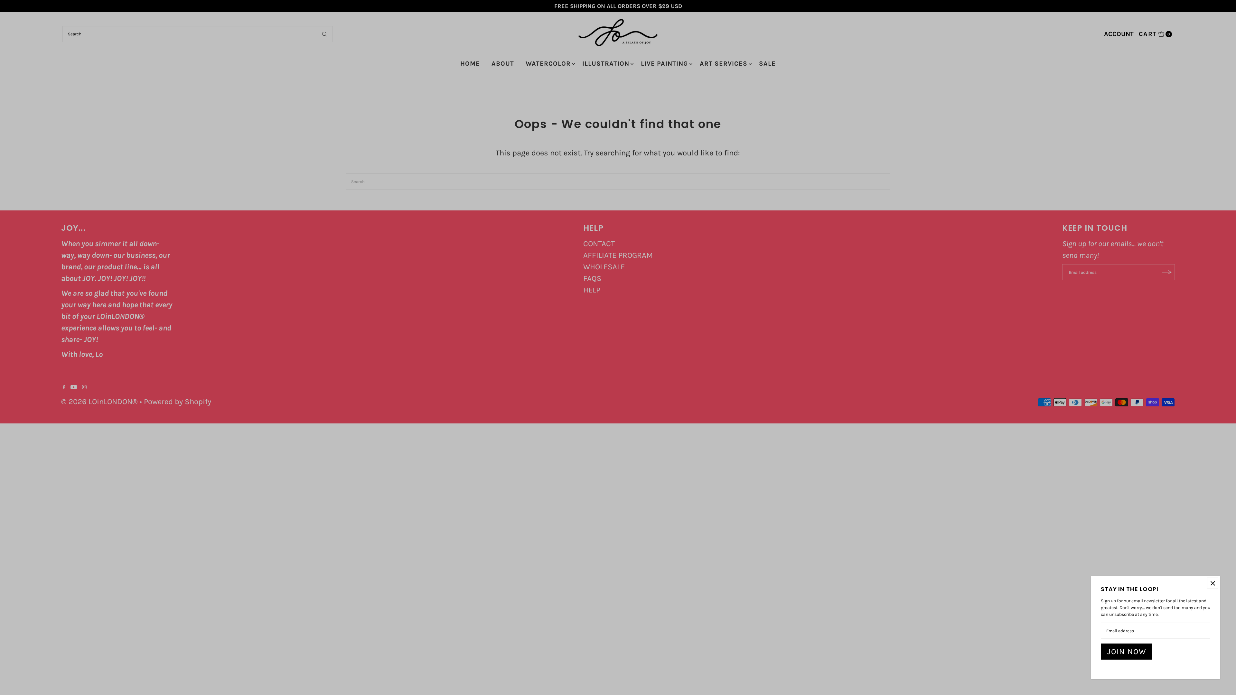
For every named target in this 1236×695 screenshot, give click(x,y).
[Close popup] (1212, 583)
